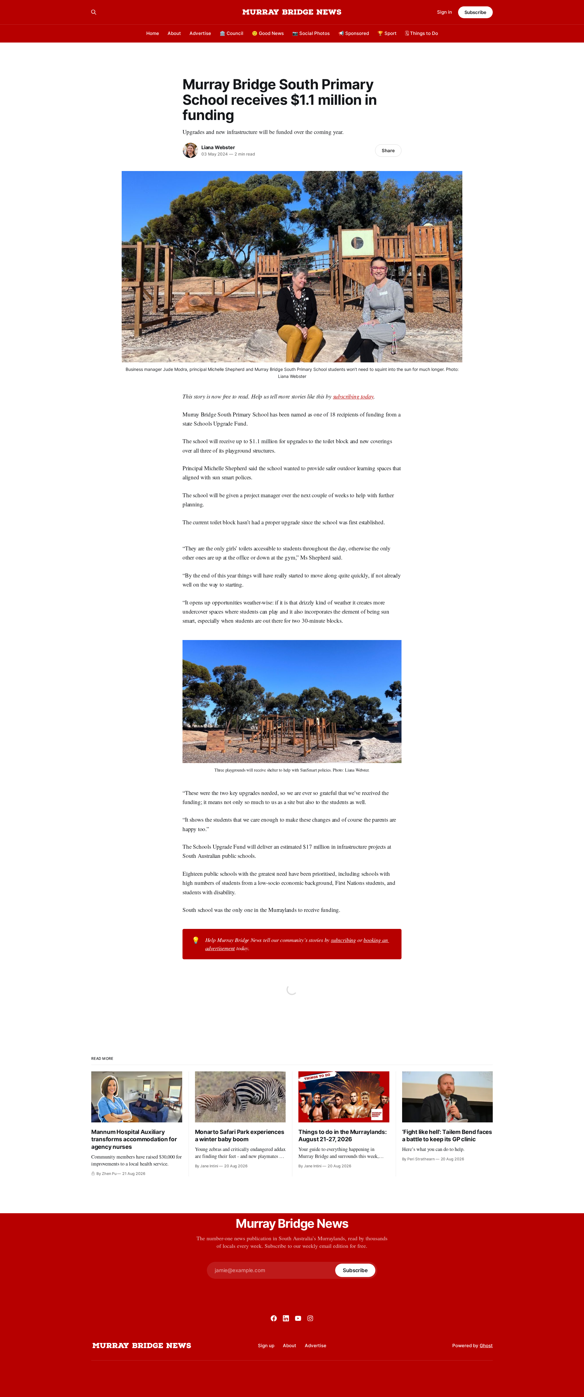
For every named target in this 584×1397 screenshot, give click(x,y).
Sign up (266, 1345)
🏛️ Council (231, 33)
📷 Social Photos (311, 33)
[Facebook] (274, 1318)
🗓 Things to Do (421, 33)
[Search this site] (94, 12)
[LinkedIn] (286, 1318)
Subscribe (475, 12)
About (174, 33)
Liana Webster (218, 147)
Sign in (444, 12)
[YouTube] (298, 1318)
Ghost (486, 1345)
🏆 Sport (387, 33)
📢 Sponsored (353, 33)
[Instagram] (310, 1318)
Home (152, 33)
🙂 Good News (268, 33)
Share (388, 150)
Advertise (200, 33)
